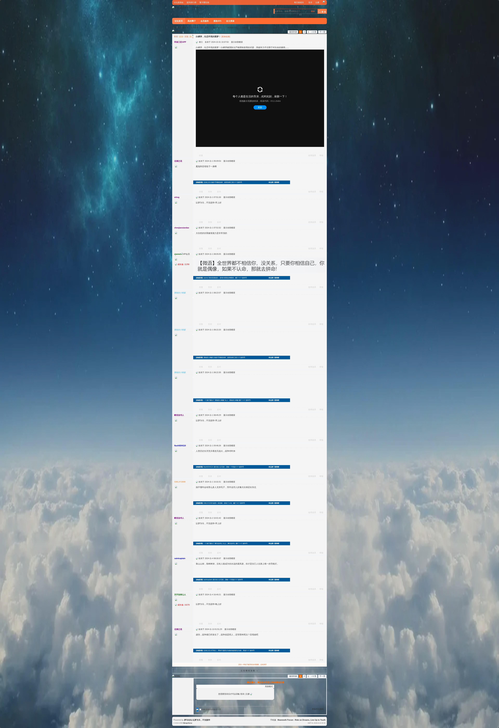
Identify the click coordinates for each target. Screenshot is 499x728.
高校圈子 (192, 21)
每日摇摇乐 (299, 2)
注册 (317, 2)
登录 (310, 2)
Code (214, 686)
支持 (210, 191)
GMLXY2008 (179, 482)
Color (201, 686)
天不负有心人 (180, 594)
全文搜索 (230, 21)
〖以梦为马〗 (217, 27)
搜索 (313, 11)
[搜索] (321, 11)
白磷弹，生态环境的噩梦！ (253, 27)
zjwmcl (177, 254)
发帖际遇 (199, 182)
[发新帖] (176, 31)
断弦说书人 (179, 415)
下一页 (322, 32)
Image (204, 686)
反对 (219, 191)
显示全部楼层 (237, 42)
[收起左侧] (192, 36)
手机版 (273, 720)
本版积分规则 (318, 709)
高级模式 (269, 686)
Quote (210, 686)
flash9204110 (180, 445)
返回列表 (293, 32)
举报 (321, 155)
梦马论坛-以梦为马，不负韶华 (185, 27)
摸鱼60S (217, 21)
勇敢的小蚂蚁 (180, 293)
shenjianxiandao (181, 228)
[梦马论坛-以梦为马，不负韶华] (186, 7)
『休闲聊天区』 (232, 27)
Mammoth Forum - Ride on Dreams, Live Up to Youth (302, 720)
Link (207, 686)
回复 (201, 155)
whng (176, 197)
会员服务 (205, 21)
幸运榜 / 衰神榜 (274, 182)
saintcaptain (179, 558)
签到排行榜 (191, 2)
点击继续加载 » (249, 671)
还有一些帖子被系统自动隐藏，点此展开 (252, 664)
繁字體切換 (204, 2)
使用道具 (312, 155)
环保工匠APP (180, 42)
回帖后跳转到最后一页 (211, 709)
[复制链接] (225, 36)
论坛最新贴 (178, 2)
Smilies (217, 686)
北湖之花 (178, 161)
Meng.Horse (187, 723)
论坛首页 (179, 21)
